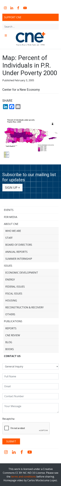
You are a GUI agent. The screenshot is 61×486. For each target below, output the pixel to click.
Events (8, 210)
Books (9, 349)
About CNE (11, 224)
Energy (10, 279)
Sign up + (12, 187)
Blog (8, 342)
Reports (10, 328)
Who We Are (13, 231)
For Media (10, 217)
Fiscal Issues (13, 293)
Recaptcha (8, 418)
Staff (9, 238)
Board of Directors (18, 244)
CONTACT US (12, 356)
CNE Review (12, 335)
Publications (13, 321)
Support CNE (12, 17)
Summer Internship (18, 258)
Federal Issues (15, 286)
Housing (11, 300)
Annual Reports (16, 252)
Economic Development (21, 272)
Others (10, 314)
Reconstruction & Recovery (24, 307)
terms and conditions (23, 476)
